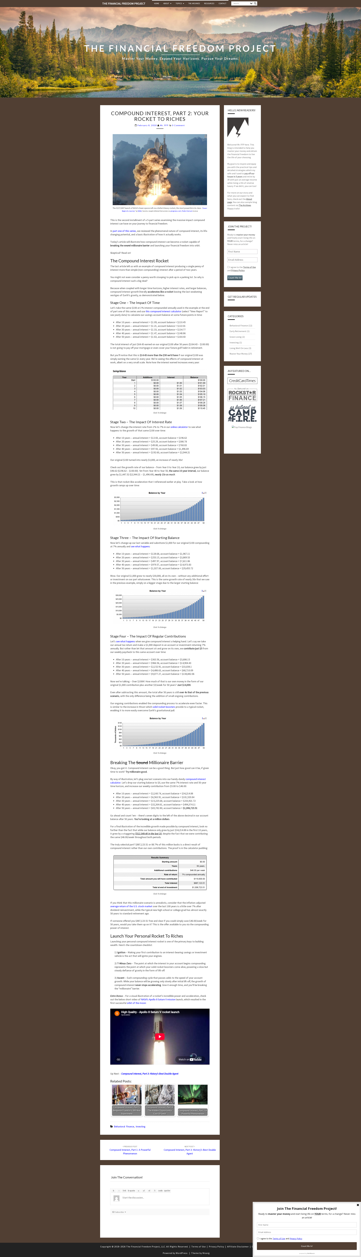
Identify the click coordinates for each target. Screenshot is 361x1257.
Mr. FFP (164, 125)
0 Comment (178, 125)
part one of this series (124, 231)
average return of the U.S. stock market (131, 906)
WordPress (182, 1253)
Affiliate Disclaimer (238, 1246)
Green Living (236, 336)
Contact (222, 3)
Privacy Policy (238, 270)
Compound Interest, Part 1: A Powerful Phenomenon (130, 1150)
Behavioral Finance (124, 1126)
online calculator (179, 427)
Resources (209, 3)
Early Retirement (238, 331)
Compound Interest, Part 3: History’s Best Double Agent (190, 1150)
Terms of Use (249, 267)
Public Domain (187, 211)
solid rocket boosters (164, 706)
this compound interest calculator (163, 311)
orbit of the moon (136, 1003)
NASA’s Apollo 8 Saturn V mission (158, 999)
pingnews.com (176, 211)
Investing (140, 1126)
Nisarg (206, 1253)
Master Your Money (239, 353)
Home (156, 3)
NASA (139, 211)
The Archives (194, 3)
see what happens (140, 546)
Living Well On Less (239, 348)
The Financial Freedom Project (123, 3)
